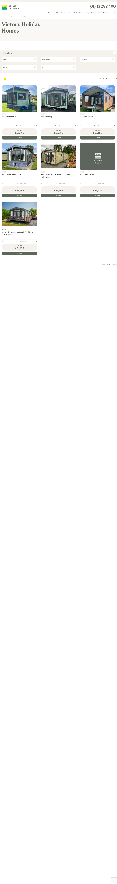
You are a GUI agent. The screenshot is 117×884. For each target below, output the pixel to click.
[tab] (19, 59)
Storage (87, 13)
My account (113, 1)
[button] (4, 114)
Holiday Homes (60, 13)
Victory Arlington (87, 174)
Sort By (102, 79)
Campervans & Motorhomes (74, 13)
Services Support (96, 13)
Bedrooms (23, 126)
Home (3, 17)
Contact (105, 13)
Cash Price (19, 130)
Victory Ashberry (9, 116)
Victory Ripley (46, 116)
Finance (95, 1)
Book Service (88, 1)
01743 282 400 (103, 6)
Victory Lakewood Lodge (12, 174)
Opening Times (93, 9)
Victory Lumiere (86, 116)
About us (101, 1)
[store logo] (11, 7)
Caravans (51, 13)
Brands (19, 17)
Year (3, 126)
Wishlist (107, 1)
